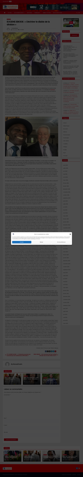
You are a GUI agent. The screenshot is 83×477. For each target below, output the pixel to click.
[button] (70, 234)
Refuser (41, 242)
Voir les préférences (61, 242)
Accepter (22, 242)
